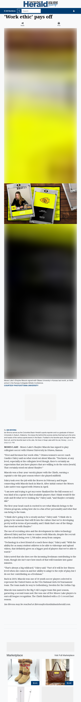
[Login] (74, 11)
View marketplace (41, 417)
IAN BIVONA (11, 430)
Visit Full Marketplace (64, 655)
